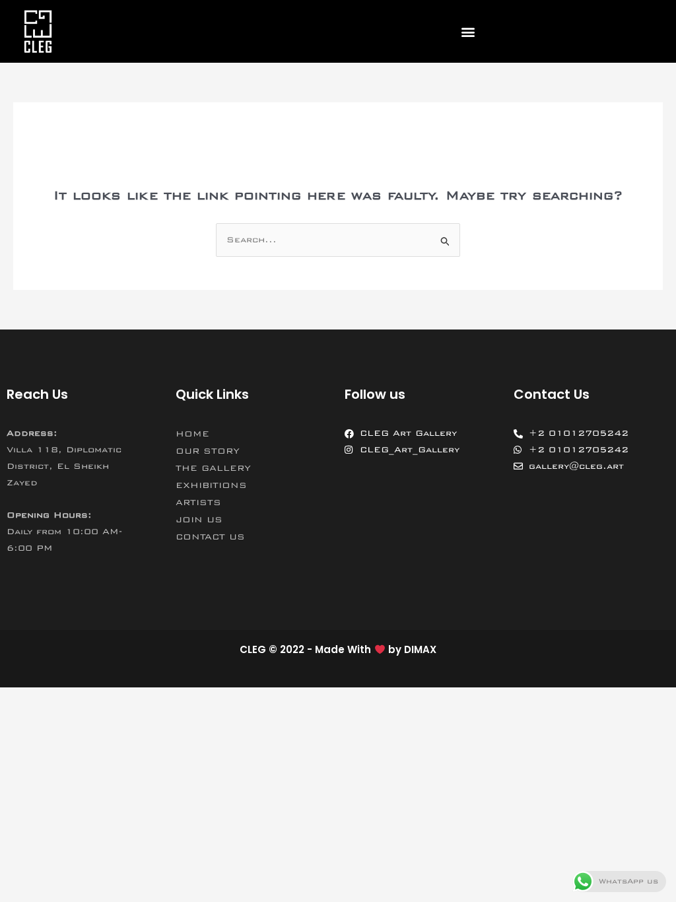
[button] (468, 31)
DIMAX (420, 649)
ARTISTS (198, 502)
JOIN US (199, 519)
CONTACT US (210, 537)
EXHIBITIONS (211, 485)
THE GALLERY (213, 468)
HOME (192, 434)
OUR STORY (208, 451)
